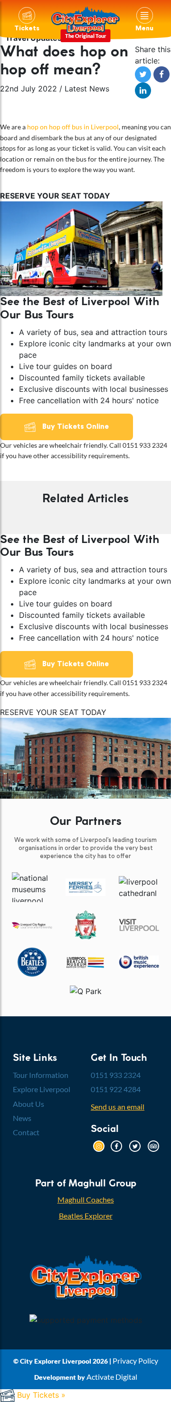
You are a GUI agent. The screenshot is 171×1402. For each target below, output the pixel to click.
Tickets (26, 28)
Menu (144, 28)
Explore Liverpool (41, 1089)
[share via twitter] (144, 74)
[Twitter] (135, 1144)
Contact (26, 1132)
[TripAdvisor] (153, 1144)
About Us (28, 1103)
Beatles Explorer (86, 1215)
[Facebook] (116, 1144)
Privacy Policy (135, 1360)
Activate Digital (111, 1376)
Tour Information (40, 1074)
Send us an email (117, 1106)
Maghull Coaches (85, 1199)
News (22, 1117)
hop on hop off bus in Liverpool (73, 127)
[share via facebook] (161, 74)
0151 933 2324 (116, 1074)
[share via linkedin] (143, 90)
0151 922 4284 (116, 1089)
